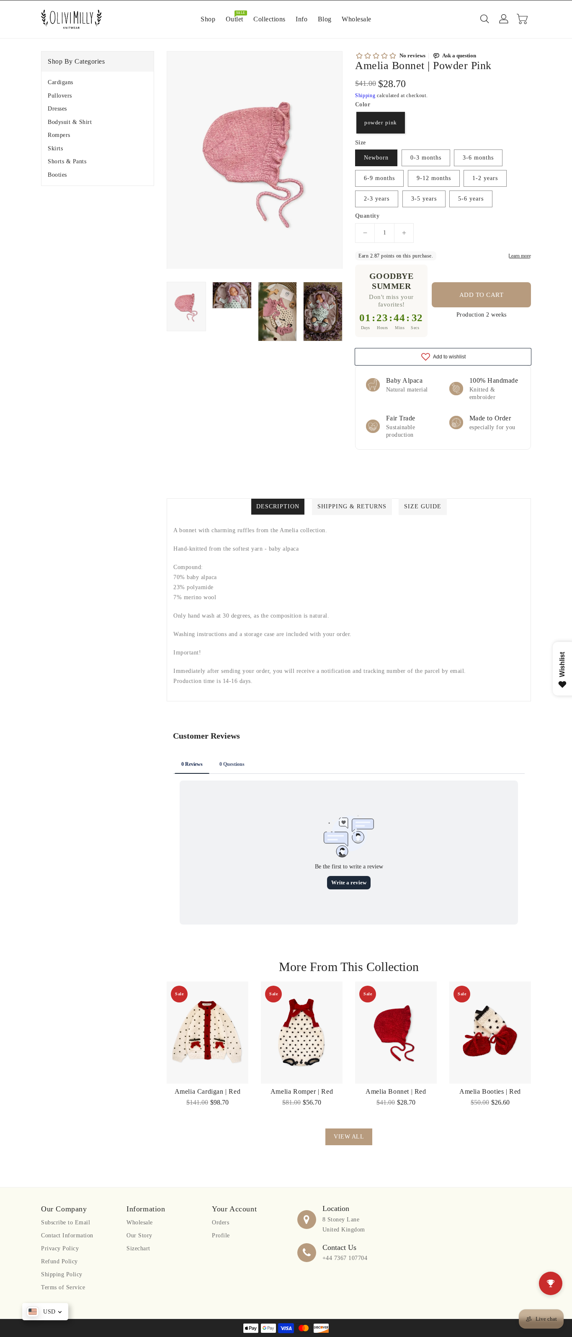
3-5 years (424, 199)
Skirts (55, 148)
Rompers (59, 135)
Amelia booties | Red (490, 1091)
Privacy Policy (60, 1248)
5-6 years (471, 199)
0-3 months (425, 158)
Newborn (376, 158)
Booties (57, 175)
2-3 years (376, 199)
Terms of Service (63, 1287)
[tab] (97, 82)
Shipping (365, 95)
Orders (220, 1222)
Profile (221, 1235)
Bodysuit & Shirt (70, 122)
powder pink (380, 122)
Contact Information (67, 1235)
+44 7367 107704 (345, 1258)
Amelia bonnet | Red (396, 1091)
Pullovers (60, 96)
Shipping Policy (61, 1274)
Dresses (57, 109)
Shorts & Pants (67, 161)
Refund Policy (59, 1261)
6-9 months (379, 178)
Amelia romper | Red (302, 1091)
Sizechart (138, 1248)
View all (349, 1136)
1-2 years (485, 178)
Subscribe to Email (65, 1222)
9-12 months (434, 178)
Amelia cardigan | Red (208, 1091)
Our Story (139, 1235)
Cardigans (60, 82)
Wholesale (139, 1222)
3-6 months (478, 158)
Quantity (367, 216)
